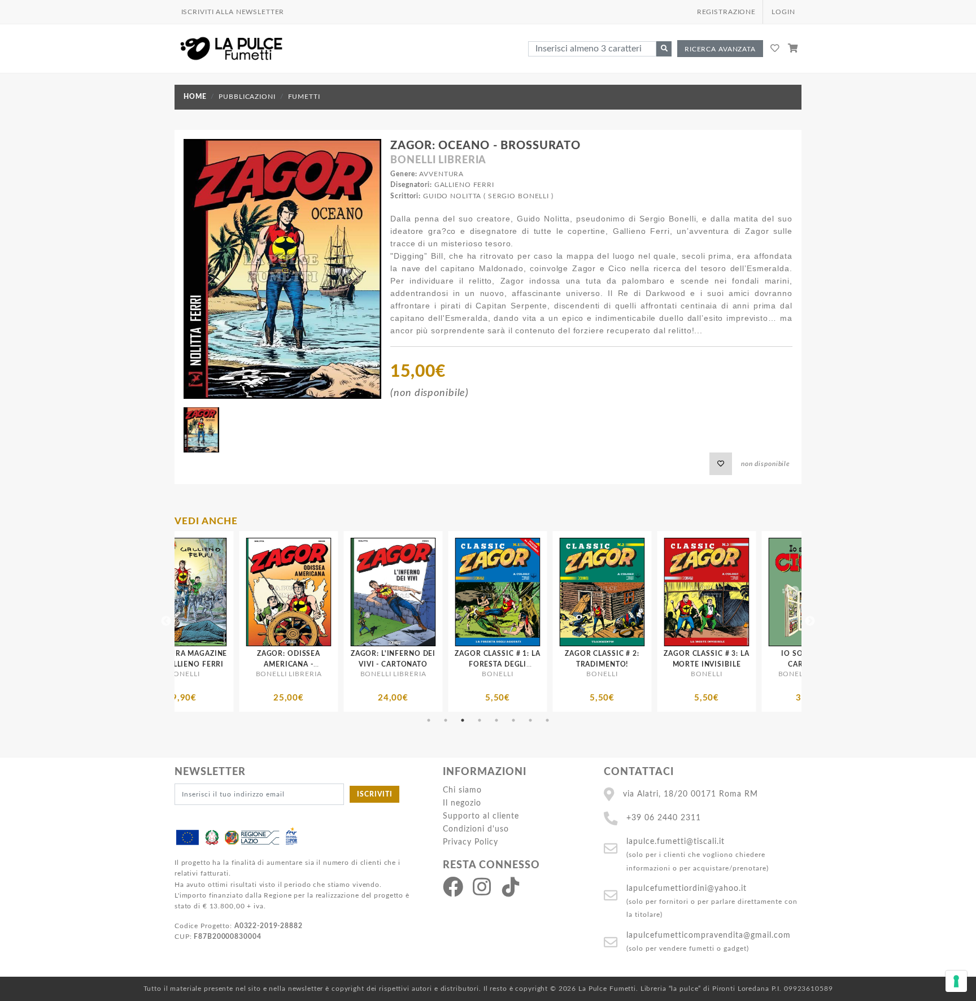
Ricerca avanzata (720, 49)
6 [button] (513, 720)
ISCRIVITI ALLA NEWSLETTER (233, 11)
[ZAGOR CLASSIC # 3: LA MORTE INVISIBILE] (549, 592)
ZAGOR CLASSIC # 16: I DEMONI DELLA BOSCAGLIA (758, 664)
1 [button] (428, 720)
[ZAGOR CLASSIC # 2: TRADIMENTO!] (444, 592)
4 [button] (479, 720)
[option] (235, 621)
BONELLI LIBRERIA (438, 160)
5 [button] (496, 720)
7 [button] (530, 720)
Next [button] (810, 621)
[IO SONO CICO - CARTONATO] (653, 592)
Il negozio (462, 803)
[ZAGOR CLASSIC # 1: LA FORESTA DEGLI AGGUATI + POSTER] (340, 592)
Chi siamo (462, 790)
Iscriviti (375, 794)
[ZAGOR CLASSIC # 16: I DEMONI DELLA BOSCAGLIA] (758, 592)
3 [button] (462, 720)
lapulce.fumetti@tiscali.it (675, 841)
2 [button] (445, 720)
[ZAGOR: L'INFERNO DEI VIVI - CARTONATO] (235, 592)
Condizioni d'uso (476, 829)
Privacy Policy (470, 842)
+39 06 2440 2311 (663, 817)
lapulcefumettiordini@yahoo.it (686, 888)
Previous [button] (166, 621)
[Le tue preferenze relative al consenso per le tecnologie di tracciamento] (956, 981)
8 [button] (547, 720)
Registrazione (726, 11)
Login (783, 11)
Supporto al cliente (481, 816)
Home (195, 96)
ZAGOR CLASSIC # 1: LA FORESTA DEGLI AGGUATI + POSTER (339, 664)
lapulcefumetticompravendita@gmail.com (708, 935)
